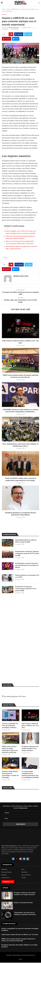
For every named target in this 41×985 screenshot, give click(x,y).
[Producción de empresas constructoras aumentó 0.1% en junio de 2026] (7, 589)
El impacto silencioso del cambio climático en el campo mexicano (30, 748)
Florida (23, 877)
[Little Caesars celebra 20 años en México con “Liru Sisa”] (20, 326)
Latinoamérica (5, 877)
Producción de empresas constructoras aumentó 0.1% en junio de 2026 (25, 588)
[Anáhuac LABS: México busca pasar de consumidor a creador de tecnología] (10, 763)
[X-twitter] (17, 859)
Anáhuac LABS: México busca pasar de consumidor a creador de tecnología (10, 774)
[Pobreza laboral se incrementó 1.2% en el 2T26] (7, 578)
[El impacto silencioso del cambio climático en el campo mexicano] (30, 738)
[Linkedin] (24, 859)
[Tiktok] (27, 859)
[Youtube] (20, 859)
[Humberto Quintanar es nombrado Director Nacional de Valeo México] (20, 498)
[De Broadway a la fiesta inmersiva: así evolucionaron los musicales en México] (7, 566)
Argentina (4, 869)
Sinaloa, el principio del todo (23, 902)
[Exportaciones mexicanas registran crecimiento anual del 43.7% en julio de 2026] (7, 554)
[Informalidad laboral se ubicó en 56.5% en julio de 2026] (7, 543)
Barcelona (24, 872)
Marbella (4, 875)
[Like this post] (11, 34)
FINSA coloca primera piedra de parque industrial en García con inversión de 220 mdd (10, 749)
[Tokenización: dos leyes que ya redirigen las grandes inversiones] (7, 915)
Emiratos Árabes (6, 872)
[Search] (39, 3)
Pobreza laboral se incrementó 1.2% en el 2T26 (27, 576)
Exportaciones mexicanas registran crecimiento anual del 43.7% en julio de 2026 (27, 553)
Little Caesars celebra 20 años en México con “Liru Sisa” (30, 725)
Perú (22, 869)
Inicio (3, 9)
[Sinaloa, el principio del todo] (7, 905)
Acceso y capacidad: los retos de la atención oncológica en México (10, 725)
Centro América (26, 875)
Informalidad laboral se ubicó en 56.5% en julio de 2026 (26, 541)
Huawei (5, 257)
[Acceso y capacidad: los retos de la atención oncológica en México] (10, 715)
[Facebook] (13, 859)
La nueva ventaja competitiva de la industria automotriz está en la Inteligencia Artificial (30, 774)
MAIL (12, 881)
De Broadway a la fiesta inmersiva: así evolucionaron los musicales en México (27, 565)
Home (20, 959)
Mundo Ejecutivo (14, 27)
